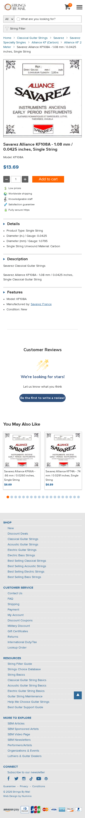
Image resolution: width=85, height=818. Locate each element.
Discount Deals (18, 533)
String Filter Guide (20, 663)
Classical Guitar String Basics (27, 680)
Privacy (24, 786)
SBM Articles (16, 723)
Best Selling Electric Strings (26, 571)
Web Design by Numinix (17, 796)
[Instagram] (23, 779)
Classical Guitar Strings (32, 38)
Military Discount (19, 625)
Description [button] (17, 259)
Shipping (13, 604)
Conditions (38, 786)
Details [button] (13, 224)
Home (7, 38)
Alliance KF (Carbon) (45, 42)
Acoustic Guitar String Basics (27, 685)
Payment (13, 609)
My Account (16, 615)
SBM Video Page (19, 734)
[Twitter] (16, 779)
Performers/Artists (20, 745)
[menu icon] (79, 7)
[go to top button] (78, 695)
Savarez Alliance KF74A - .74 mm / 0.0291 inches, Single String (63, 475)
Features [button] (15, 292)
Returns (13, 636)
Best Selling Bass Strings (24, 577)
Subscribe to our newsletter (26, 772)
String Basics (16, 674)
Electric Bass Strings (21, 555)
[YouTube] (38, 779)
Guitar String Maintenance (25, 696)
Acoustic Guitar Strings (23, 544)
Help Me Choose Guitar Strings (28, 701)
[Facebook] (9, 779)
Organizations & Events (23, 750)
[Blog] (46, 779)
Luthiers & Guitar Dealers (25, 756)
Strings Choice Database (24, 669)
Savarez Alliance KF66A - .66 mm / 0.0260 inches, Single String (19, 475)
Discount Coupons (20, 620)
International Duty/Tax (22, 642)
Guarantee (9, 786)
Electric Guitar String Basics (26, 691)
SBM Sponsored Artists (23, 729)
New (11, 528)
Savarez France (41, 304)
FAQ (10, 598)
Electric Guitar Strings (22, 549)
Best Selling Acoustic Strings (27, 566)
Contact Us (15, 593)
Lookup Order (17, 647)
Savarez (58, 38)
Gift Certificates (18, 631)
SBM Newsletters (19, 739)
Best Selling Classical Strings (27, 560)
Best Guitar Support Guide (25, 707)
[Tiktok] (31, 779)
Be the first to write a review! (42, 398)
